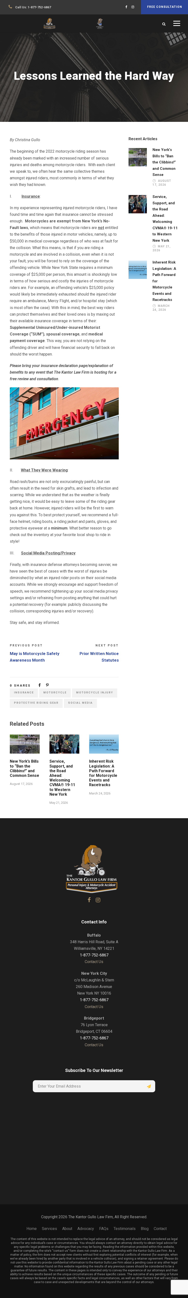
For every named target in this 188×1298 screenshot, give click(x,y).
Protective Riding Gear (36, 702)
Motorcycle (55, 692)
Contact (160, 1228)
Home (31, 1228)
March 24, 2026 (99, 793)
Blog (145, 1228)
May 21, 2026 (58, 802)
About (67, 1228)
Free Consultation (164, 7)
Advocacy (85, 1228)
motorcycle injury (94, 692)
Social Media (80, 702)
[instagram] (132, 7)
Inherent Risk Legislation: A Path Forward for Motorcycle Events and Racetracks (103, 773)
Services (49, 1228)
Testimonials (125, 1228)
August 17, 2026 (21, 784)
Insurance (24, 692)
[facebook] (126, 7)
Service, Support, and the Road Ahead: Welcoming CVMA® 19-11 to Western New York (62, 777)
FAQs (103, 1228)
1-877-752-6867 (39, 7)
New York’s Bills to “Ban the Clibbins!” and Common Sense (24, 768)
